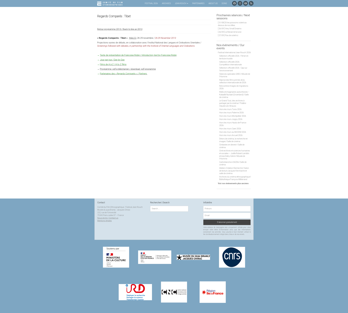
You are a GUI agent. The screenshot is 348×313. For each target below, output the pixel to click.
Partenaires (198, 3)
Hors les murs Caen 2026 (230, 129)
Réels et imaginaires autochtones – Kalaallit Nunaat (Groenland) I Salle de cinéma (234, 94)
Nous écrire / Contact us (107, 218)
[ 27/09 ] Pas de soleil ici (228, 35)
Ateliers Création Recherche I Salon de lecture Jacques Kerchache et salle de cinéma (234, 170)
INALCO (132, 38)
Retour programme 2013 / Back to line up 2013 (119, 29)
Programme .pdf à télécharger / (128, 69)
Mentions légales (104, 221)
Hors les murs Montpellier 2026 (232, 116)
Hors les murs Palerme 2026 (231, 112)
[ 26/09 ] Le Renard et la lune (229, 32)
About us (213, 3)
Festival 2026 (151, 3)
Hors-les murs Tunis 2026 (230, 109)
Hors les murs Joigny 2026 (230, 119)
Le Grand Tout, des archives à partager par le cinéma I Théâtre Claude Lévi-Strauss (232, 103)
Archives (166, 3)
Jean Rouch (181, 3)
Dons (224, 3)
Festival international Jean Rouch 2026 (234, 52)
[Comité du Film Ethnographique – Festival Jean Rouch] (110, 3)
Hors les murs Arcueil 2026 (231, 135)
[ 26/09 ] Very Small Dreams (229, 28)
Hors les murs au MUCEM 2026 (232, 132)
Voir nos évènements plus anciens (233, 183)
